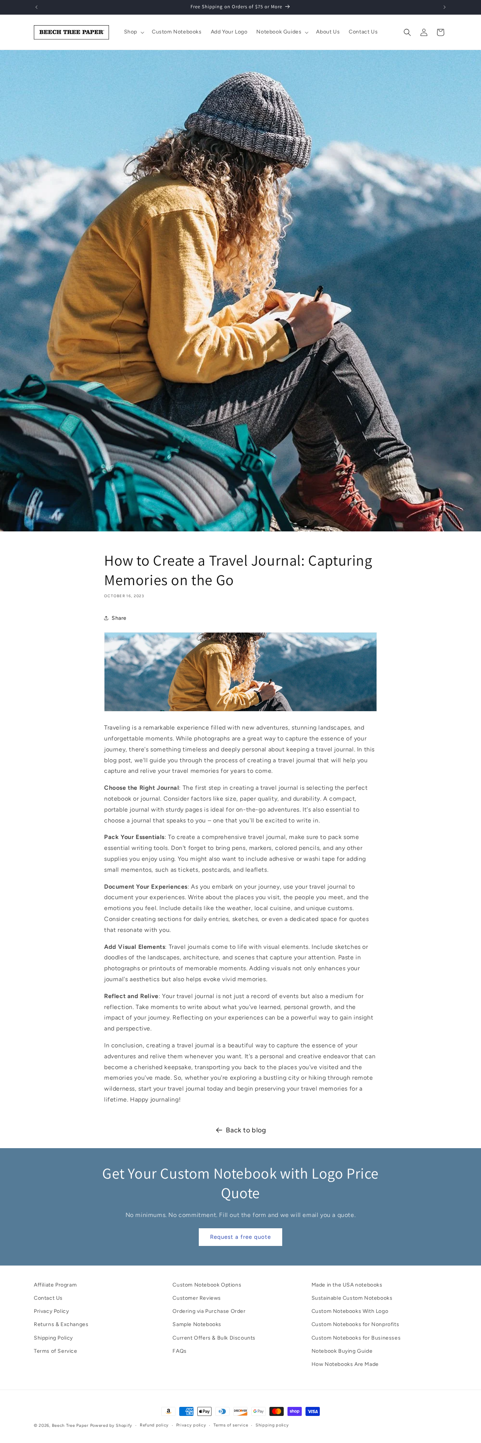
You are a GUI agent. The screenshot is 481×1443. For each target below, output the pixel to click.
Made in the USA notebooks (347, 1285)
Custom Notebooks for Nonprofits (355, 1325)
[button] (133, 32)
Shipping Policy (53, 1338)
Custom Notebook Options (206, 1285)
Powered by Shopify (111, 1425)
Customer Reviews (196, 1298)
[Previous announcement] (36, 7)
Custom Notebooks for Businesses (356, 1338)
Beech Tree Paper (70, 1425)
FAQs (179, 1351)
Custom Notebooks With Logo (350, 1311)
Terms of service (230, 1425)
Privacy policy (191, 1425)
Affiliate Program (55, 1285)
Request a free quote (240, 1237)
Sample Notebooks (196, 1325)
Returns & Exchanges (61, 1325)
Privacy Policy (51, 1311)
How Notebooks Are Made (345, 1364)
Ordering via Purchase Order (208, 1311)
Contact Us (48, 1298)
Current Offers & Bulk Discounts (214, 1338)
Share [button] (119, 618)
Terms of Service (55, 1351)
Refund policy (154, 1425)
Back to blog (246, 1130)
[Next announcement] (444, 7)
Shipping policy (272, 1425)
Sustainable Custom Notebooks (352, 1298)
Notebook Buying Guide (342, 1351)
